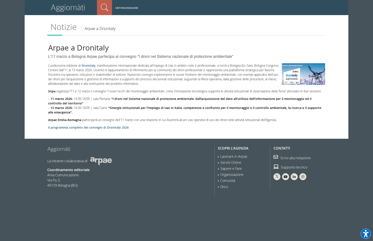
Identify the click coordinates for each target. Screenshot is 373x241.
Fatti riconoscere (126, 7)
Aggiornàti (68, 7)
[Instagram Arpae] (302, 176)
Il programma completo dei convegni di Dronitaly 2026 (88, 127)
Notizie (64, 26)
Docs (224, 186)
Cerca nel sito (104, 7)
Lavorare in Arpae (233, 156)
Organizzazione (231, 174)
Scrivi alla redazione (295, 158)
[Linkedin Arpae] (294, 176)
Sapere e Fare (231, 168)
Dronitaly (88, 65)
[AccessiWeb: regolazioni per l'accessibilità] (366, 234)
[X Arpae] (276, 176)
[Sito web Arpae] (101, 161)
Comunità (227, 180)
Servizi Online (230, 162)
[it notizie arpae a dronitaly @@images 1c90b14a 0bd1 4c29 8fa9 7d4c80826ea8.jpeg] (303, 74)
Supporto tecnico (293, 167)
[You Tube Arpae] (285, 176)
